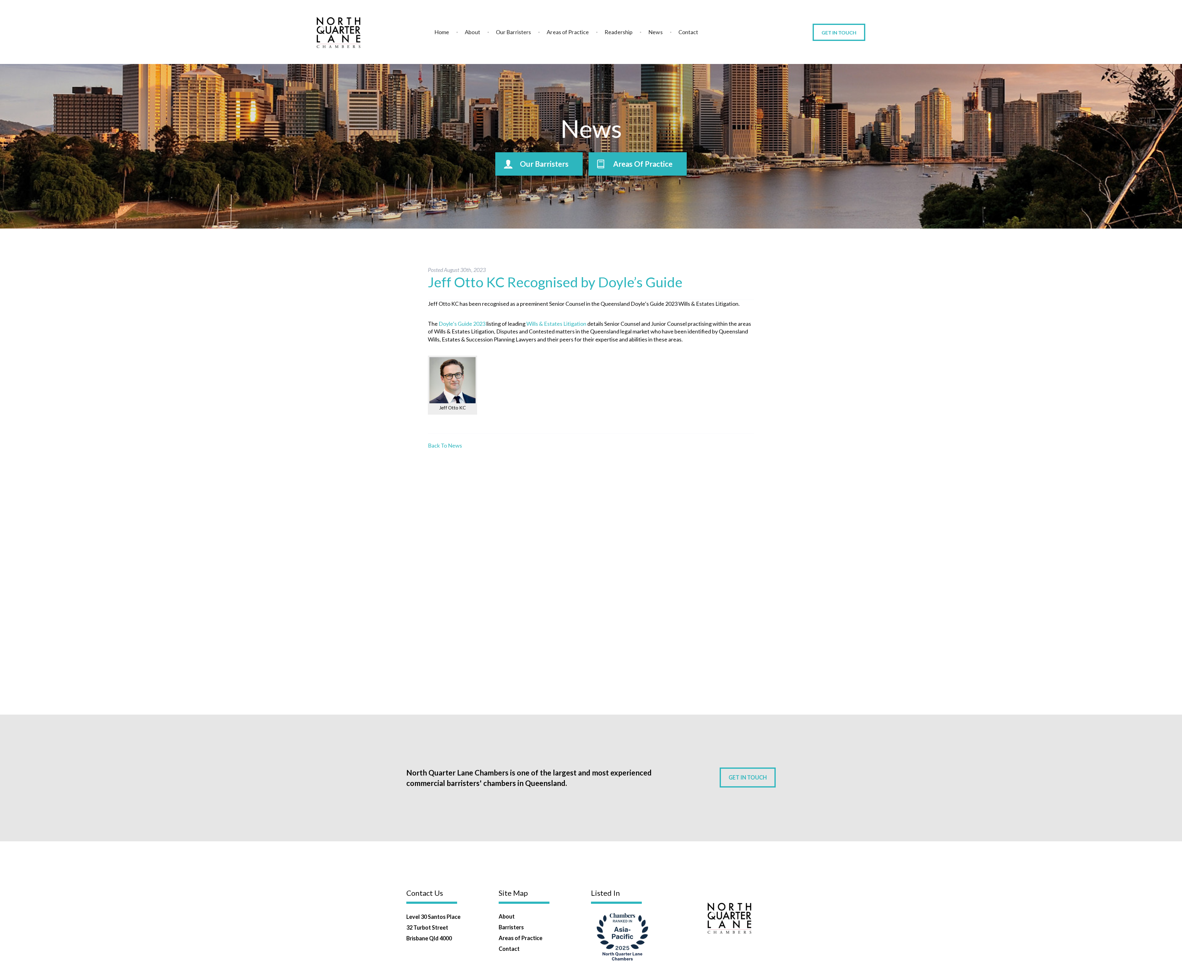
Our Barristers (513, 32)
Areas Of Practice (643, 163)
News (655, 32)
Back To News (445, 445)
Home (441, 32)
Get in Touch (839, 32)
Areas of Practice (568, 32)
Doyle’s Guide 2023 (462, 323)
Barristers (511, 927)
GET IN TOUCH (748, 777)
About (472, 32)
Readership (619, 32)
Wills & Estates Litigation (556, 323)
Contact (688, 32)
